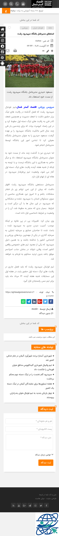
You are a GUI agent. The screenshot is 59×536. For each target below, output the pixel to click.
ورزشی (24, 28)
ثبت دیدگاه (46, 462)
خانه (50, 28)
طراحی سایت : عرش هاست (45, 498)
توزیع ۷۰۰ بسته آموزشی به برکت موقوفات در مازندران (23, 10)
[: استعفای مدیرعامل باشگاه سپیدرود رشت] (7, 51)
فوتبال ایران (38, 28)
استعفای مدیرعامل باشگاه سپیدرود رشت (35, 34)
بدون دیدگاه (44, 313)
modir (35, 309)
